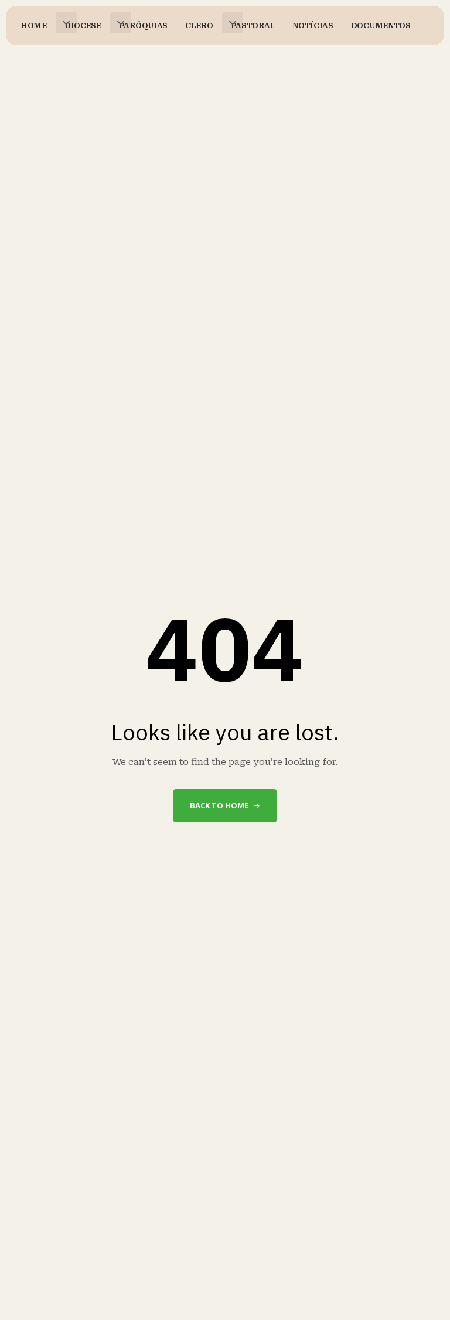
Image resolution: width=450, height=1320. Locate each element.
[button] (66, 22)
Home (34, 25)
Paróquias (143, 25)
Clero (199, 25)
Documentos (381, 25)
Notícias (312, 25)
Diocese (82, 25)
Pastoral (253, 25)
